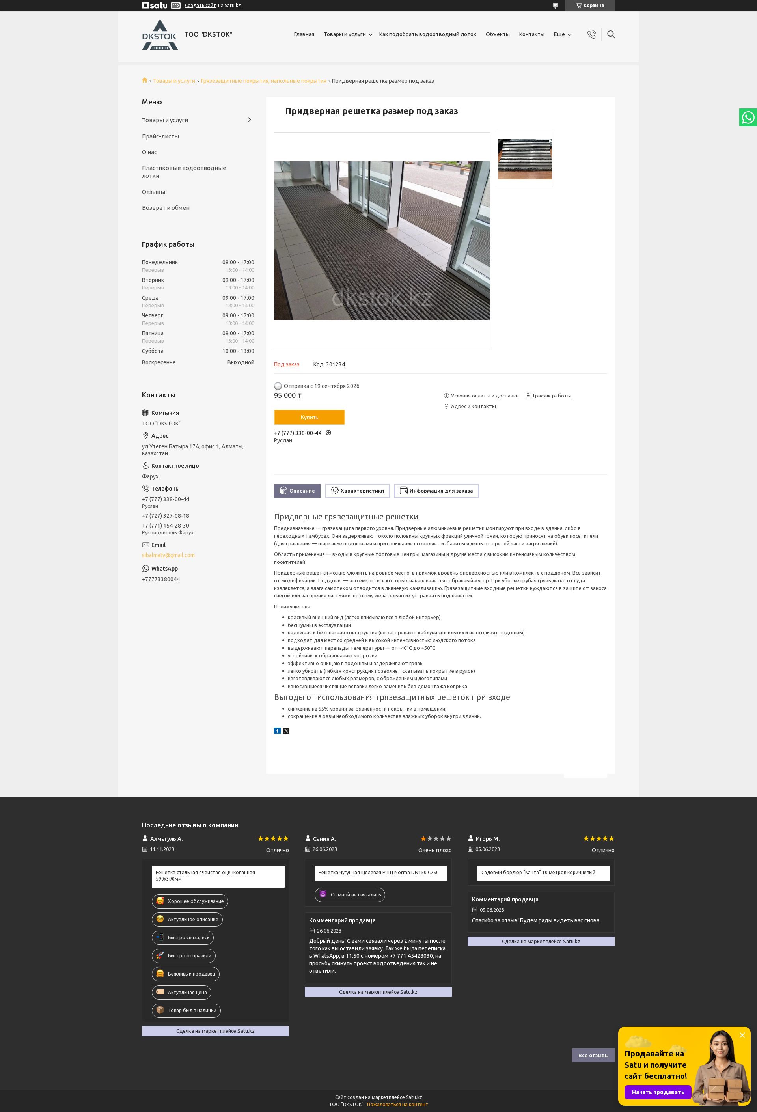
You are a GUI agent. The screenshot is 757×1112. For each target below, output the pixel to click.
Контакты (531, 34)
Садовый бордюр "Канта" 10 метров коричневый (538, 872)
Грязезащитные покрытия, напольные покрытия (263, 81)
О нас (149, 152)
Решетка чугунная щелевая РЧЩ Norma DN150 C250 (379, 872)
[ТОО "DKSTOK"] (160, 34)
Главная (304, 34)
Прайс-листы (160, 136)
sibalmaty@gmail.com (168, 555)
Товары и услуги (345, 34)
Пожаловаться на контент (397, 1104)
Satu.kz (414, 1097)
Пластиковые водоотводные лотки (184, 171)
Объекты (498, 34)
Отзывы (153, 191)
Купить (309, 417)
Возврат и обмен (166, 207)
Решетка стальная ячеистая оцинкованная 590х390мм (205, 875)
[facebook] (277, 732)
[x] (286, 732)
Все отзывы (593, 1055)
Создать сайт (200, 5)
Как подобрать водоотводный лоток (427, 34)
